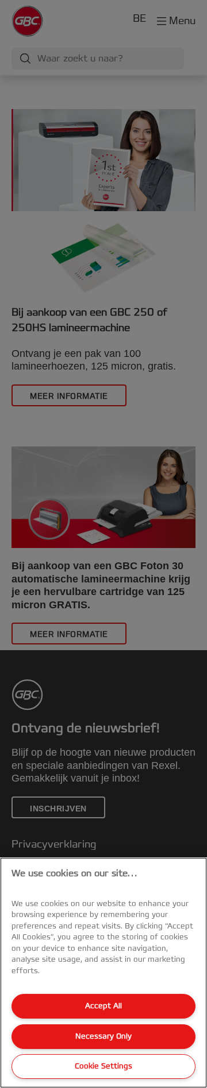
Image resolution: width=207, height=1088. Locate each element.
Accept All (103, 1006)
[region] (103, 972)
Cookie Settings (103, 1066)
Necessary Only (103, 1036)
